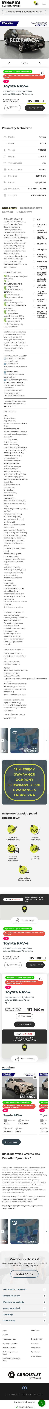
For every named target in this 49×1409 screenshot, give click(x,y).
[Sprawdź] (24, 1388)
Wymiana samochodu (13, 1302)
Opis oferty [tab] (9, 207)
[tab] (23, 63)
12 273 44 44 (13, 108)
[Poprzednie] (9, 63)
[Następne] (40, 63)
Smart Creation (36, 1356)
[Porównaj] (42, 72)
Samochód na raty (11, 1296)
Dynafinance (35, 1348)
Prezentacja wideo (9, 1339)
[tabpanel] (24, 40)
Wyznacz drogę (27, 920)
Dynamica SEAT (36, 1339)
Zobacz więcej (11, 1142)
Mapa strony (9, 1321)
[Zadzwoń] (41, 1403)
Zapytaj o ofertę (35, 108)
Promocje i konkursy (10, 1343)
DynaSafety (35, 1352)
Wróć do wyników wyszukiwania (25, 12)
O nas (5, 1330)
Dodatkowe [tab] (24, 212)
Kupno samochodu (12, 1308)
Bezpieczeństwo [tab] (31, 207)
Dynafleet (34, 1343)
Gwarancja (8, 1314)
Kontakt (5, 1335)
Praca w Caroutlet (9, 1348)
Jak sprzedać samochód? (15, 1289)
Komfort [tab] (7, 212)
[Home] (11, 4)
